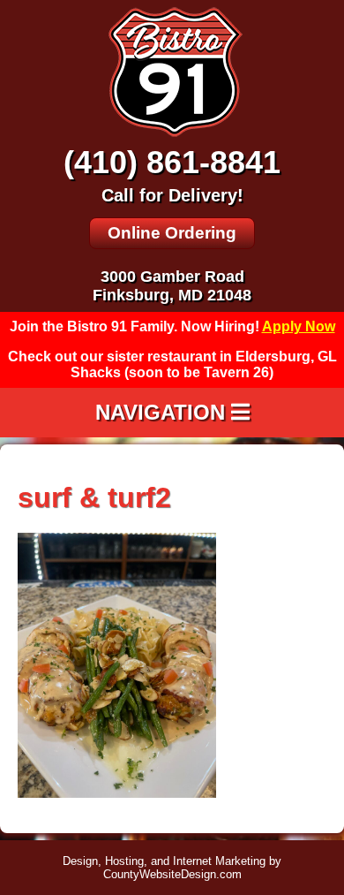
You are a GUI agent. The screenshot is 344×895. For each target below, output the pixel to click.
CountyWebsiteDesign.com (172, 874)
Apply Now (298, 326)
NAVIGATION (163, 412)
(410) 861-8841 (172, 162)
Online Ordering (172, 233)
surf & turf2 (94, 497)
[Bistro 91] (172, 135)
